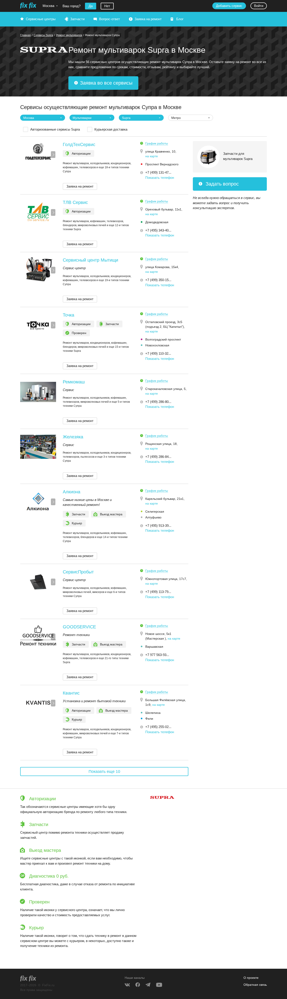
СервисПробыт (78, 571)
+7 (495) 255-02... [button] (158, 727)
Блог (179, 19)
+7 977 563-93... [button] (157, 655)
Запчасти (77, 19)
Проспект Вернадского (161, 164)
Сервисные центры (41, 19)
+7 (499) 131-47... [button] (158, 172)
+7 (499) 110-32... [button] (158, 353)
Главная (25, 35)
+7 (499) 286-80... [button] (158, 402)
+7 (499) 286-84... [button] (158, 457)
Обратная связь (255, 984)
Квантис (71, 693)
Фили (149, 718)
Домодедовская (156, 222)
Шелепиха (153, 713)
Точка (68, 315)
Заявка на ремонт (148, 19)
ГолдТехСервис (79, 144)
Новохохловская (157, 345)
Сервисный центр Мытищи (90, 260)
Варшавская (154, 646)
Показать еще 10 (104, 771)
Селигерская (154, 511)
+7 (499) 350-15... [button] (158, 280)
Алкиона (71, 491)
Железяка (73, 436)
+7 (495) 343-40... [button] (158, 230)
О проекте (251, 977)
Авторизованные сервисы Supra (55, 129)
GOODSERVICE (79, 626)
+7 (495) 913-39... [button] (158, 525)
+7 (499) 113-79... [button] (158, 592)
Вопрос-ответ (109, 19)
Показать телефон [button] (159, 177)
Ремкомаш (74, 381)
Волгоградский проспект (163, 339)
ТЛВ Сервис (75, 202)
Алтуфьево (153, 517)
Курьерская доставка (110, 129)
